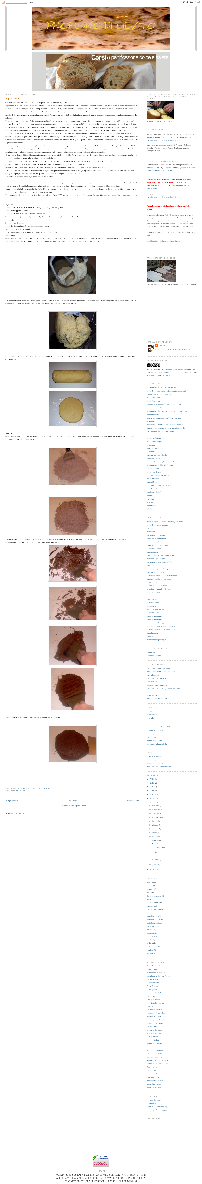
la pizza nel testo (153, 592)
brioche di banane (154, 438)
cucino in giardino (154, 979)
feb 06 (157, 859)
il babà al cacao (153, 468)
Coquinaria (151, 1103)
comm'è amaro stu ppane (156, 972)
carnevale (151, 889)
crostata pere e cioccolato (157, 685)
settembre (156, 817)
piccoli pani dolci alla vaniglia (159, 394)
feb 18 (157, 852)
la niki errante (152, 1036)
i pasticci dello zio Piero (156, 1013)
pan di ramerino (153, 414)
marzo (154, 836)
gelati (149, 899)
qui (78, 173)
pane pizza (151, 636)
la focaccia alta (153, 612)
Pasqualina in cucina (155, 1053)
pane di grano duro (154, 616)
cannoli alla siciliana (155, 730)
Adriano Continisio (172, 369)
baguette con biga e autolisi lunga (160, 562)
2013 (152, 783)
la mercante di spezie (155, 1023)
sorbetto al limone (154, 756)
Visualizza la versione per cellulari (72, 805)
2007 (152, 869)
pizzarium (151, 933)
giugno (155, 825)
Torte (149, 953)
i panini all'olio (153, 582)
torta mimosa (152, 681)
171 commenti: (46, 789)
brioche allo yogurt (154, 441)
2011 (152, 790)
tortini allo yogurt (154, 655)
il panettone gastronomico (157, 524)
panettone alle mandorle (156, 488)
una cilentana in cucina (156, 1080)
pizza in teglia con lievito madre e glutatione (165, 521)
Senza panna (152, 1067)
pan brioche (151, 505)
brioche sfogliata (153, 397)
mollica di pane (153, 1046)
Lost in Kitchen (153, 1040)
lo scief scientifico (154, 1033)
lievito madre (152, 912)
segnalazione (152, 936)
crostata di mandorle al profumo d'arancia (163, 688)
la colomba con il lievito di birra (160, 465)
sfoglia (149, 939)
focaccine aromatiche (155, 609)
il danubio (151, 528)
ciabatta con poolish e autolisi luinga (162, 545)
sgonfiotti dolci (153, 451)
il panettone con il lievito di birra (160, 485)
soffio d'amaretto (153, 695)
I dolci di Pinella (153, 999)
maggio (155, 828)
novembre (156, 809)
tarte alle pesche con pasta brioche (160, 431)
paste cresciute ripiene (156, 572)
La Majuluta (152, 1026)
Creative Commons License (158, 372)
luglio (154, 821)
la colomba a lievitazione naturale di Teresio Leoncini (168, 411)
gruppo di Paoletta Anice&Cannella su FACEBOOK (171, 169)
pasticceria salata (153, 926)
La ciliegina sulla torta (156, 1019)
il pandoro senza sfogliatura (158, 475)
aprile (154, 832)
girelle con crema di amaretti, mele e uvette (164, 417)
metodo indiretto (153, 919)
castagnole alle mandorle (157, 743)
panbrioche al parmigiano (157, 639)
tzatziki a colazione (155, 1077)
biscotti (150, 885)
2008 (152, 802)
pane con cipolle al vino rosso (159, 578)
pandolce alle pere (154, 458)
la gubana (151, 444)
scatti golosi (152, 1070)
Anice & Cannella (172, 215)
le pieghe (150, 718)
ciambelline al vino (154, 740)
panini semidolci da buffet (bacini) (160, 555)
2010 (152, 794)
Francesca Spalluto (154, 992)
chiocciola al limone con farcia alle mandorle (165, 424)
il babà (149, 509)
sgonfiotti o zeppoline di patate (159, 589)
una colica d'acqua (154, 1084)
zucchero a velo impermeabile (159, 766)
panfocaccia (151, 531)
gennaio (155, 864)
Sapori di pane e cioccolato (158, 1063)
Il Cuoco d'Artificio (154, 1009)
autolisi (150, 882)
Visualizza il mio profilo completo (172, 350)
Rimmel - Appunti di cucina (158, 1060)
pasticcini (151, 929)
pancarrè (150, 565)
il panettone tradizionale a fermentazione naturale (167, 390)
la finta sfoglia (152, 759)
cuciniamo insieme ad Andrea (159, 976)
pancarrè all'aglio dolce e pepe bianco (162, 568)
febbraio (155, 840)
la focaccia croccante (155, 595)
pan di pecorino (153, 632)
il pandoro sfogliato (155, 471)
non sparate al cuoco (155, 1050)
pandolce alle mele (154, 492)
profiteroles (151, 737)
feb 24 (157, 843)
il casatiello (151, 605)
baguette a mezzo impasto (157, 535)
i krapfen (150, 498)
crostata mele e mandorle (157, 698)
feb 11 (157, 855)
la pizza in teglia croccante (157, 541)
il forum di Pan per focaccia (157, 1110)
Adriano (162, 345)
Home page (72, 800)
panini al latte (152, 599)
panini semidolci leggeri (156, 622)
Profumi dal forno (154, 1100)
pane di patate (152, 551)
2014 (152, 779)
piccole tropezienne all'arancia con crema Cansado (167, 404)
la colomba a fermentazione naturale (161, 387)
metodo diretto (153, 916)
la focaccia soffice (154, 548)
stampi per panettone (155, 763)
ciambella (151, 652)
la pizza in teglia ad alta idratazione (161, 626)
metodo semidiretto (154, 922)
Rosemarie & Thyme (155, 1073)
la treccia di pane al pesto (157, 585)
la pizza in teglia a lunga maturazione (162, 575)
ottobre (155, 813)
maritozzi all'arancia (155, 448)
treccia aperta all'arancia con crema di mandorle (166, 428)
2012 (152, 786)
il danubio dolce (153, 401)
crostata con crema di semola (158, 668)
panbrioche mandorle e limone (159, 407)
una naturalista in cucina (157, 1087)
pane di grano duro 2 (155, 619)
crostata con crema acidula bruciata (161, 671)
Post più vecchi (133, 800)
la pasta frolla (12, 98)
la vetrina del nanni (154, 1030)
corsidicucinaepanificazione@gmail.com (163, 140)
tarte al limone (152, 691)
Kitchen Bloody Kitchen (157, 1016)
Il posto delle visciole (155, 1003)
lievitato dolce (153, 906)
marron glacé (152, 733)
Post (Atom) (19, 813)
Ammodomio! (152, 969)
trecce (149, 711)
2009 (152, 798)
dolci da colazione (154, 895)
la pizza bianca (153, 602)
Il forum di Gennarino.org (157, 1106)
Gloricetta (151, 996)
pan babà (150, 495)
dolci (149, 892)
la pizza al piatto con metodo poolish (162, 629)
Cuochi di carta (153, 982)
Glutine (150, 1006)
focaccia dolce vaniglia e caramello (161, 461)
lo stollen (150, 421)
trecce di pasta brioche (156, 434)
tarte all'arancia (153, 674)
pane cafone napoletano (156, 538)
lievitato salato (153, 909)
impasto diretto (153, 902)
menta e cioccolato (154, 1043)
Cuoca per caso (153, 989)
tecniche (20, 791)
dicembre (156, 805)
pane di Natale (152, 482)
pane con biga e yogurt (156, 558)
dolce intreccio (153, 478)
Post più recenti (11, 800)
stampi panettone (154, 946)
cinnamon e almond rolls (157, 455)
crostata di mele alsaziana (157, 678)
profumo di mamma (154, 1057)
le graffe (150, 502)
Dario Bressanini (153, 986)
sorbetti (150, 943)
